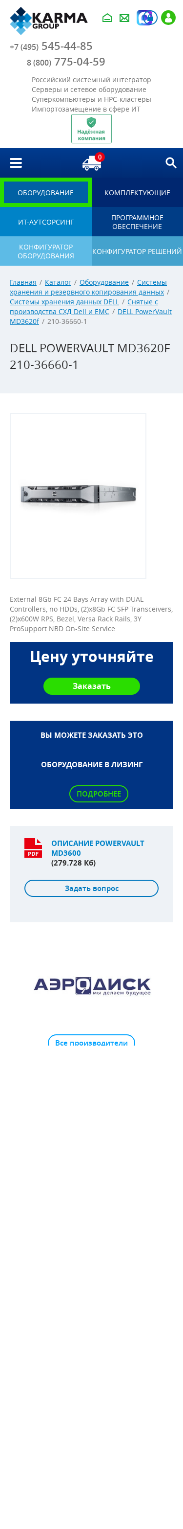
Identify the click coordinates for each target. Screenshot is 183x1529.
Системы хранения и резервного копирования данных (88, 287)
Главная (23, 282)
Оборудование (104, 282)
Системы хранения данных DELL (64, 301)
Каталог (58, 282)
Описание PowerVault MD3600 (97, 848)
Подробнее (99, 794)
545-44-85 (51, 46)
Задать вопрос (92, 888)
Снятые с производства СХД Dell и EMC (84, 306)
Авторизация (150, 17)
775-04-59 (66, 61)
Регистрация (168, 17)
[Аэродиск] (91, 985)
